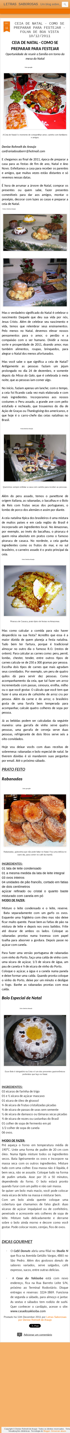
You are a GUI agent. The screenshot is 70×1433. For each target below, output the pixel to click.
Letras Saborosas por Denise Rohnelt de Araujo (42, 1318)
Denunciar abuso (58, 1431)
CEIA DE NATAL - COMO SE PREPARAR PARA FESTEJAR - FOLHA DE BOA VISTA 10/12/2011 (39, 30)
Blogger (46, 1431)
